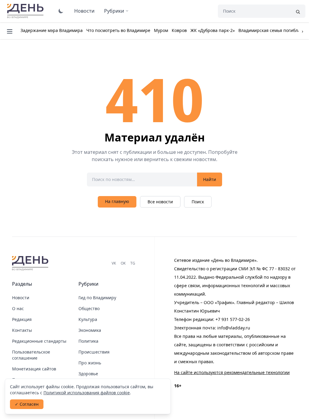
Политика (88, 341)
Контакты (22, 330)
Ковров (179, 30)
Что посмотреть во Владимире (118, 30)
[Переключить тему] (61, 10)
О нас (18, 308)
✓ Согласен (27, 404)
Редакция (22, 319)
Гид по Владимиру (97, 297)
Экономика (89, 330)
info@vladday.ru (233, 328)
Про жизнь (89, 363)
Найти (209, 179)
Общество (89, 308)
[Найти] (297, 11)
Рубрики (114, 11)
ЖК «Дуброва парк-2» (212, 30)
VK (114, 263)
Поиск (198, 202)
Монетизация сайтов (34, 369)
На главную (117, 201)
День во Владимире (26, 11)
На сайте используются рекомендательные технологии (232, 372)
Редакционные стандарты (39, 341)
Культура (87, 319)
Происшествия (94, 352)
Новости (84, 11)
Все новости (160, 202)
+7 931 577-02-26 (232, 319)
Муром (161, 30)
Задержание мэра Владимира (52, 30)
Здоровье (88, 373)
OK (123, 263)
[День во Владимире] (31, 263)
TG (132, 263)
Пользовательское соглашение (31, 355)
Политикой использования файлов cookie (86, 392)
